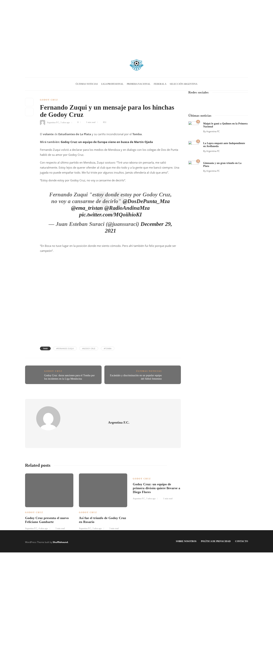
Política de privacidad (216, 541)
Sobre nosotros (186, 541)
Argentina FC (213, 131)
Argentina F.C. (53, 122)
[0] (193, 126)
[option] (49, 501)
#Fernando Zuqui (65, 348)
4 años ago (43, 528)
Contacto (241, 541)
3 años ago (97, 528)
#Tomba (107, 348)
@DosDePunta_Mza (146, 201)
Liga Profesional (112, 84)
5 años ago (65, 122)
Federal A (160, 84)
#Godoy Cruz (88, 348)
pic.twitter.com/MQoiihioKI (110, 214)
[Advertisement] (136, 26)
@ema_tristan (87, 208)
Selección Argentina (183, 84)
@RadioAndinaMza (127, 208)
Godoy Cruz (49, 100)
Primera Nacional (138, 84)
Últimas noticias (87, 84)
